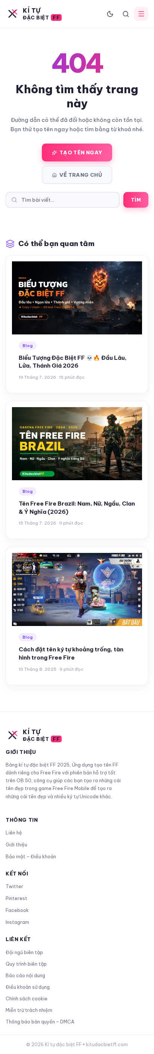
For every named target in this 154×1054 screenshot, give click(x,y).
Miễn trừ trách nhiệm (29, 1010)
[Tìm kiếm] (125, 14)
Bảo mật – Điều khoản (31, 856)
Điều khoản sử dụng (28, 987)
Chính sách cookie (26, 998)
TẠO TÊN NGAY (80, 152)
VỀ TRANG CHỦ (80, 175)
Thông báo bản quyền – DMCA (40, 1022)
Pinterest (16, 898)
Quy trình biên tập (26, 964)
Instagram (17, 922)
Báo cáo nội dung (25, 975)
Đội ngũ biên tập (24, 952)
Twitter (14, 886)
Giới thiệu (16, 844)
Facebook (17, 910)
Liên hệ (14, 833)
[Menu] (141, 14)
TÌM (136, 200)
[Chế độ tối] (110, 14)
